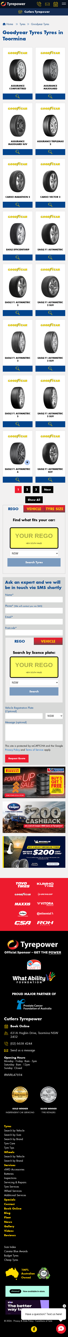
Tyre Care (9, 1143)
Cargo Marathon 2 (17, 197)
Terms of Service (34, 749)
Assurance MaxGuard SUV (17, 143)
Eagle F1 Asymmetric (50, 249)
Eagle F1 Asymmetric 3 (17, 359)
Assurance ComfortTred (17, 87)
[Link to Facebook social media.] (34, 1329)
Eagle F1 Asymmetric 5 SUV (50, 415)
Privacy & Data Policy (24, 1321)
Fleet (7, 1217)
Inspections (10, 1178)
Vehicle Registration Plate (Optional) (19, 709)
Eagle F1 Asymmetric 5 (17, 415)
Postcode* (11, 628)
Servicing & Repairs (15, 1182)
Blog (7, 1213)
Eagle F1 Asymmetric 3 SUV (50, 359)
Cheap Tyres (11, 1260)
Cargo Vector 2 (50, 197)
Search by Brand (13, 1139)
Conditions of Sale (43, 1321)
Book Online (12, 1208)
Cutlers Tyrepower (37, 12)
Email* (9, 617)
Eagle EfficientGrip (17, 249)
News (8, 1222)
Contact (9, 1204)
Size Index (10, 1247)
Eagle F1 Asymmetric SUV (50, 470)
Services (9, 1165)
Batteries (9, 1174)
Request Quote (16, 758)
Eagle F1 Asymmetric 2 (17, 304)
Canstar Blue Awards (16, 1251)
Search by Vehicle (14, 1130)
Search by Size (12, 1135)
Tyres (7, 1126)
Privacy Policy (12, 749)
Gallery (9, 1226)
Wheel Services (13, 1191)
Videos (9, 1231)
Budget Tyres (11, 1255)
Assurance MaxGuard (50, 87)
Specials (9, 1199)
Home (9, 24)
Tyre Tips (9, 1147)
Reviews (10, 1235)
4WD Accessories (14, 1169)
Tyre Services (11, 1186)
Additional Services (15, 1195)
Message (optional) (16, 722)
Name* (9, 595)
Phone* (23, 606)
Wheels (9, 1152)
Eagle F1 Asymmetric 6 (17, 470)
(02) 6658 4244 (21, 1044)
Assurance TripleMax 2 (50, 143)
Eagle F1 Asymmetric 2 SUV (50, 304)
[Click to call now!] (39, 4)
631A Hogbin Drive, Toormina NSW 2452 (34, 1035)
